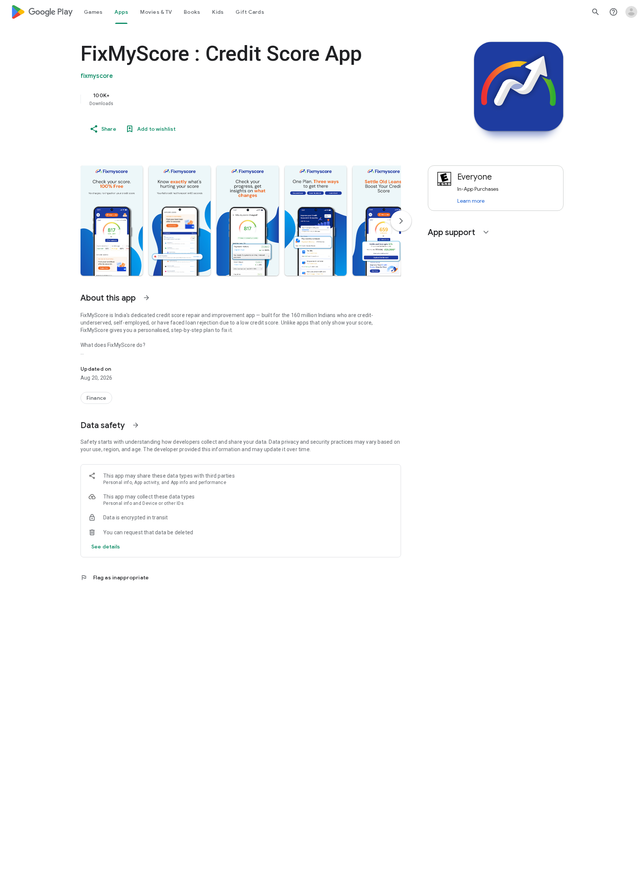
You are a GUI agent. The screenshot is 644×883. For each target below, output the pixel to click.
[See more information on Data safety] (136, 425)
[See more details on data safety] (105, 547)
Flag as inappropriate (114, 577)
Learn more (470, 200)
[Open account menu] (631, 12)
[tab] (93, 12)
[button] (111, 220)
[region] (229, 99)
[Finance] (96, 397)
